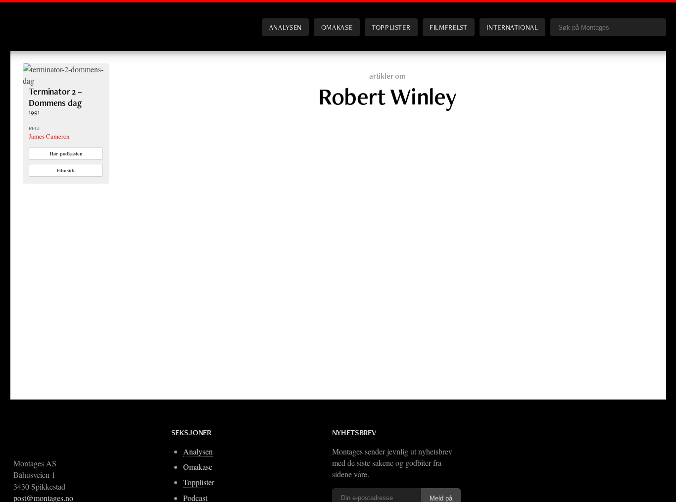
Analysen (285, 27)
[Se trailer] (66, 80)
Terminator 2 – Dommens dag (55, 97)
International (512, 27)
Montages (39, 19)
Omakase (336, 27)
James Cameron (49, 136)
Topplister (391, 27)
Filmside (66, 170)
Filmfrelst (448, 27)
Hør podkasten (66, 153)
